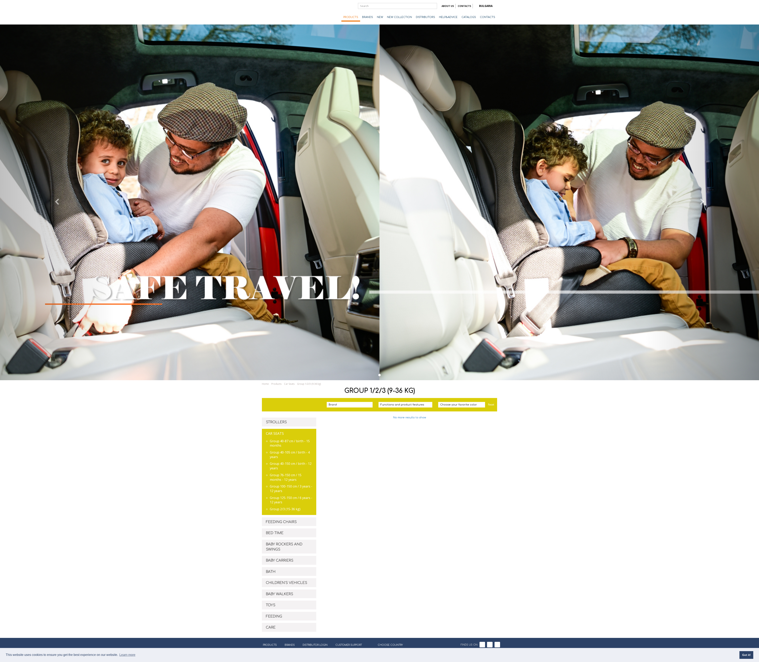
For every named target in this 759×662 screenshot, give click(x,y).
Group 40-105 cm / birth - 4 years (290, 454)
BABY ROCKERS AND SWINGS (284, 546)
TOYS (270, 605)
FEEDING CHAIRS (281, 522)
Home (265, 384)
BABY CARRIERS (279, 560)
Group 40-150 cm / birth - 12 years (291, 465)
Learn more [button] (127, 654)
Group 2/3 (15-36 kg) (285, 509)
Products (276, 384)
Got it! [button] (746, 654)
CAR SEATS (275, 433)
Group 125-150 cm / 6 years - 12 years (291, 500)
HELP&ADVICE (448, 17)
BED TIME (274, 533)
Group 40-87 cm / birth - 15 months (290, 443)
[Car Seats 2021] (379, 375)
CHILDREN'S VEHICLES (286, 583)
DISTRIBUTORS (425, 17)
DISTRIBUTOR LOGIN (315, 645)
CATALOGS (469, 17)
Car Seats (289, 384)
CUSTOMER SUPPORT (348, 645)
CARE (271, 627)
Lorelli (278, 12)
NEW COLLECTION (399, 17)
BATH (271, 572)
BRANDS (367, 17)
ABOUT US (448, 6)
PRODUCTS (350, 17)
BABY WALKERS (279, 594)
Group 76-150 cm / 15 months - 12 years (285, 477)
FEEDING (274, 616)
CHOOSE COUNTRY (390, 645)
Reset (491, 404)
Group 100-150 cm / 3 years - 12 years (291, 488)
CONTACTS (464, 6)
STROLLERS (276, 422)
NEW (380, 17)
